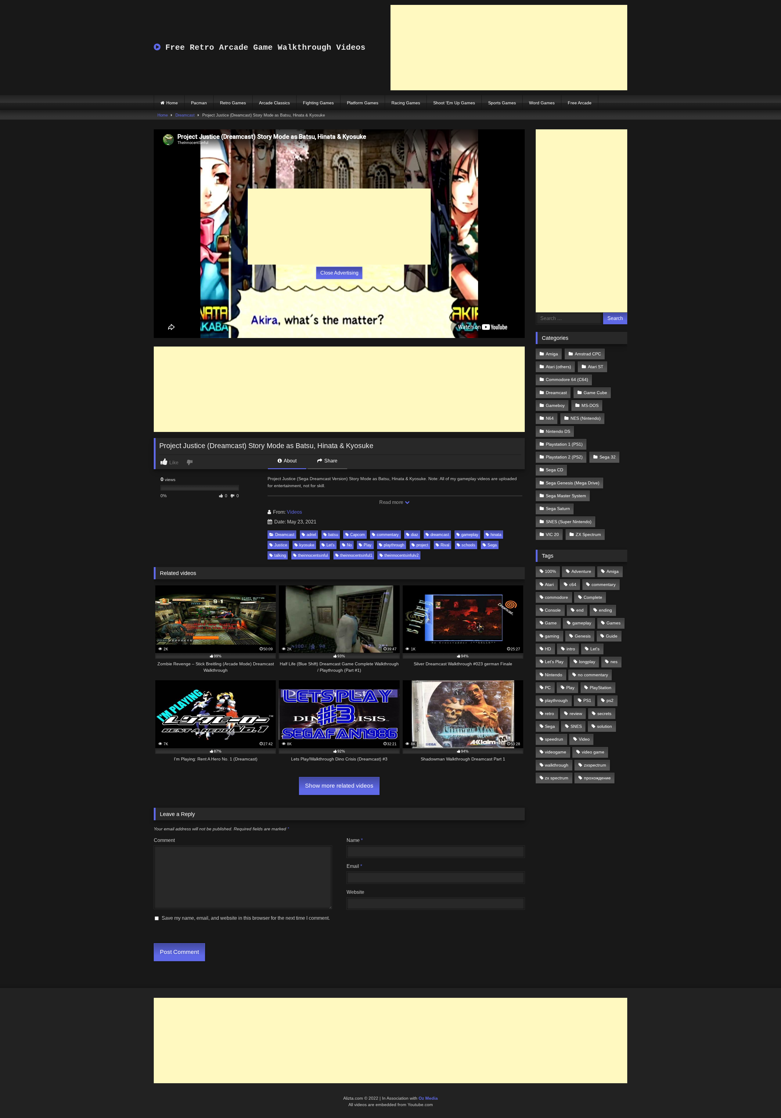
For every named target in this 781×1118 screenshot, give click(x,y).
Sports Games (502, 102)
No (349, 545)
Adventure (581, 571)
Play (368, 545)
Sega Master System (566, 495)
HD (548, 648)
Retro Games (233, 102)
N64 (550, 418)
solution (604, 726)
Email (354, 866)
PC (548, 687)
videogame (555, 752)
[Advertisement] (508, 47)
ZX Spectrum (588, 534)
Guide (611, 636)
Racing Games (405, 102)
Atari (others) (558, 366)
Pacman (199, 102)
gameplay (469, 534)
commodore (556, 597)
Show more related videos (339, 785)
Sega (492, 545)
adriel (311, 534)
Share (330, 460)
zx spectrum (556, 777)
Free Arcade (580, 102)
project (422, 545)
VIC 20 (552, 534)
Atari (549, 584)
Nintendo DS (558, 431)
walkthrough (556, 765)
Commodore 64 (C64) (567, 379)
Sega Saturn (558, 508)
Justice (280, 545)
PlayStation (600, 687)
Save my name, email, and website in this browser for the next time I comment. (246, 918)
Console (553, 610)
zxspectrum (595, 765)
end (580, 610)
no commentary (593, 674)
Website (355, 892)
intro (571, 648)
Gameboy (555, 405)
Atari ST (595, 366)
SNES (576, 726)
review (576, 713)
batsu (333, 534)
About (290, 460)
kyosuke (306, 545)
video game (593, 752)
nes (613, 661)
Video (584, 739)
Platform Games (362, 102)
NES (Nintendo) (585, 418)
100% (550, 571)
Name (355, 840)
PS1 (587, 700)
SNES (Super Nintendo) (569, 521)
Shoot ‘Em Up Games (454, 102)
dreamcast (439, 534)
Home (172, 102)
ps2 (610, 700)
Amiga (552, 353)
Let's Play (554, 661)
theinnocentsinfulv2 (401, 555)
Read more (391, 502)
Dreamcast (185, 115)
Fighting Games (318, 102)
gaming (552, 636)
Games (613, 622)
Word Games (542, 102)
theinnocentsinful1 (356, 555)
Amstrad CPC (588, 353)
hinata (496, 534)
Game (551, 622)
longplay (587, 661)
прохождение (597, 777)
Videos (294, 512)
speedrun (554, 739)
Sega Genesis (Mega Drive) (572, 482)
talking (280, 555)
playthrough (394, 545)
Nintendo (553, 674)
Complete (593, 597)
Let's (330, 545)
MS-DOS (590, 405)
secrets (604, 713)
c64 (572, 584)
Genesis (583, 636)
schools (468, 545)
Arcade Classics (274, 102)
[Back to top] (762, 1100)
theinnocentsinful (313, 555)
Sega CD (554, 469)
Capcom (357, 534)
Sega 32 (607, 457)
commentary (388, 534)
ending (605, 610)
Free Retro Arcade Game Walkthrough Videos (262, 47)
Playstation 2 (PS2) (564, 457)
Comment (164, 840)
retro (549, 713)
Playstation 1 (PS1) (564, 444)
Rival (445, 545)
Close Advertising (339, 272)
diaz (414, 534)
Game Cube (595, 392)
